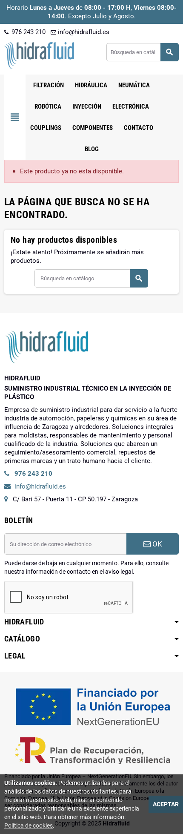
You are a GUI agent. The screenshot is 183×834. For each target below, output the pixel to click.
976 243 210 (28, 32)
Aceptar (166, 804)
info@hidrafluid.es (82, 32)
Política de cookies (28, 825)
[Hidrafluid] (39, 55)
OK (156, 544)
